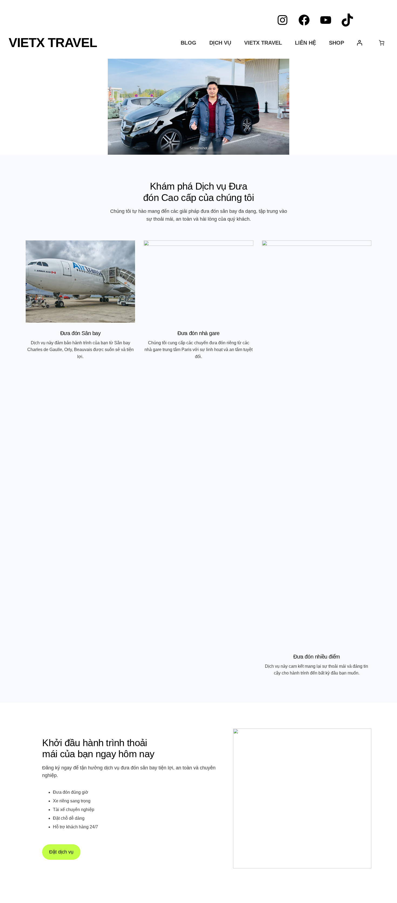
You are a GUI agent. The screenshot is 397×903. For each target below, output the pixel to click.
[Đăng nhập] (359, 42)
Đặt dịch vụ (61, 852)
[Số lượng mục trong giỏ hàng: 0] (381, 42)
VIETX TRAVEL (53, 42)
